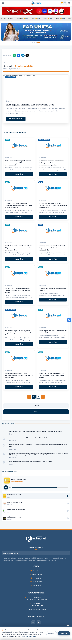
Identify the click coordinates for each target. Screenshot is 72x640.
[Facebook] (18, 55)
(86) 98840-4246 (32, 600)
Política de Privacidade (29, 636)
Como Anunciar (37, 574)
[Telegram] (23, 55)
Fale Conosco (37, 582)
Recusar (51, 633)
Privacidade (37, 578)
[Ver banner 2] (34, 42)
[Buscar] (69, 3)
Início (4, 63)
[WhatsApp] (14, 55)
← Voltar (36, 405)
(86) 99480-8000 (43, 600)
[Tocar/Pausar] (6, 487)
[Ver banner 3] (36, 42)
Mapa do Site (37, 585)
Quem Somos (37, 571)
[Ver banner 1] (32, 42)
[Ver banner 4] (38, 42)
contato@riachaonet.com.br (37, 609)
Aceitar (64, 633)
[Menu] (3, 3)
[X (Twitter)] (27, 55)
